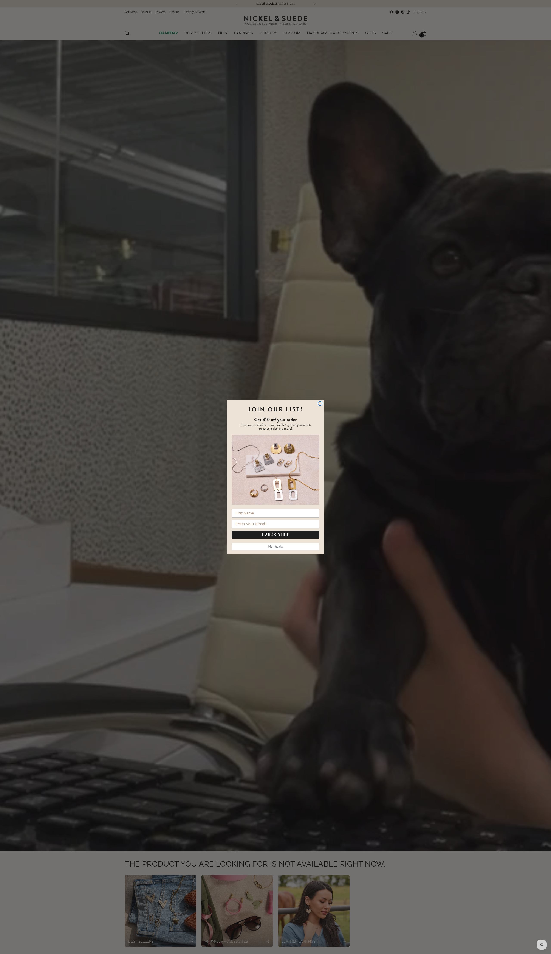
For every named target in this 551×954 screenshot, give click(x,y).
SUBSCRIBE (275, 534)
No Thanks (275, 546)
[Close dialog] (320, 403)
